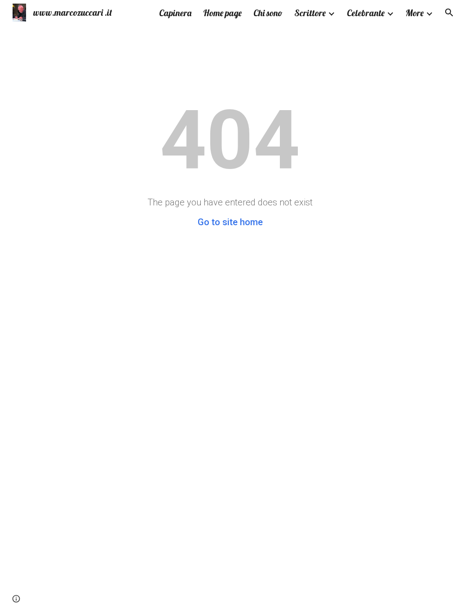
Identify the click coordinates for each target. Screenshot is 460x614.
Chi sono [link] (268, 12)
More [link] (415, 12)
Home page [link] (222, 12)
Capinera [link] (175, 12)
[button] (449, 12)
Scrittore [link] (310, 12)
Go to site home (230, 222)
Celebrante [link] (366, 12)
